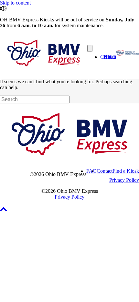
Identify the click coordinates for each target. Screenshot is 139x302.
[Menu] (89, 48)
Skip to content (15, 3)
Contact (104, 171)
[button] (4, 210)
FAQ (111, 57)
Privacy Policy (124, 180)
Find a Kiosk (125, 171)
